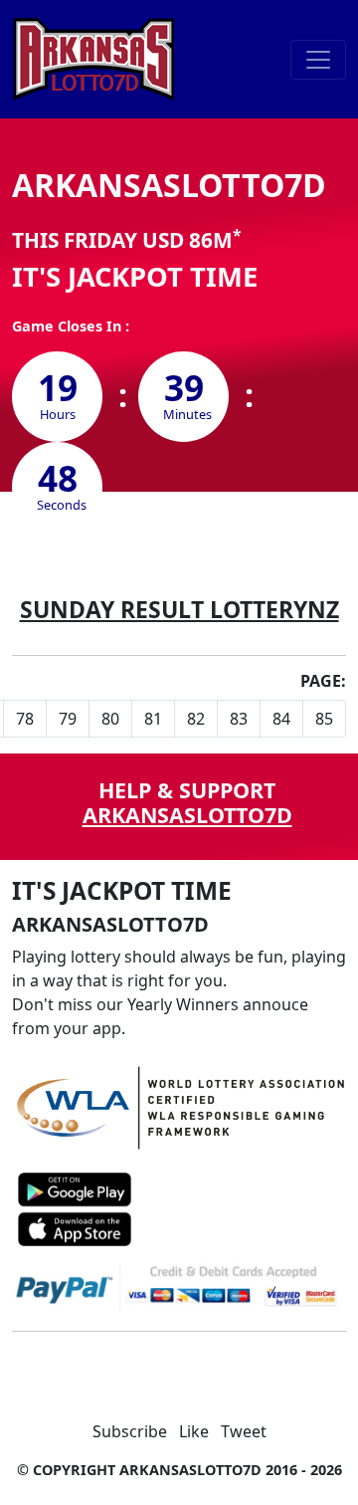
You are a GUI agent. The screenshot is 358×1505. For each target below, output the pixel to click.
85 (324, 719)
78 (25, 719)
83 (239, 719)
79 (68, 719)
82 (196, 719)
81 (153, 719)
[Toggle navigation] (318, 60)
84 (281, 719)
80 (110, 719)
